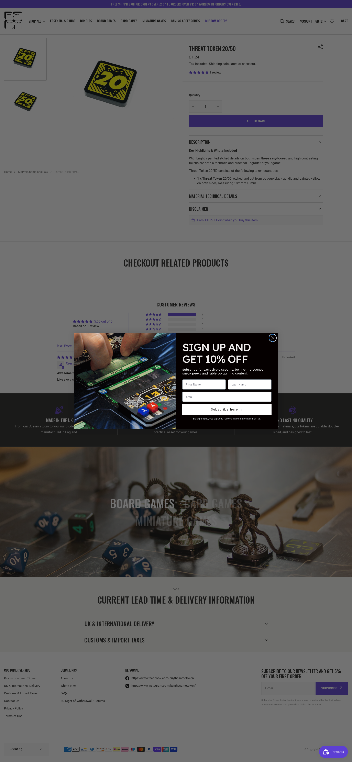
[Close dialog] (272, 337)
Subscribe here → (227, 409)
